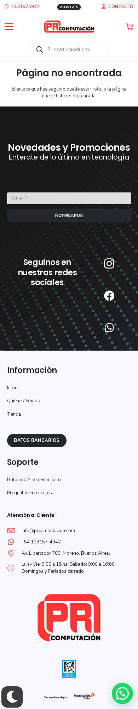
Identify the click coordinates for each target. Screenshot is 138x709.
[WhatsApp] (109, 327)
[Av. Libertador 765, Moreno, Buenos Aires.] (14, 553)
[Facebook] (109, 295)
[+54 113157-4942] (14, 542)
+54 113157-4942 (41, 542)
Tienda (14, 414)
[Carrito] (129, 26)
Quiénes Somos (23, 401)
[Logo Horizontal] (69, 27)
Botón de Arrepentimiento (34, 480)
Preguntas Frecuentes (29, 493)
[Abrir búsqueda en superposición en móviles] (69, 49)
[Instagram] (109, 263)
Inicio (12, 388)
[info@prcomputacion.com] (14, 530)
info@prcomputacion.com (48, 531)
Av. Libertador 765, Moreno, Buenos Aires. (66, 553)
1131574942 (25, 7)
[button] (9, 26)
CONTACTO (120, 7)
